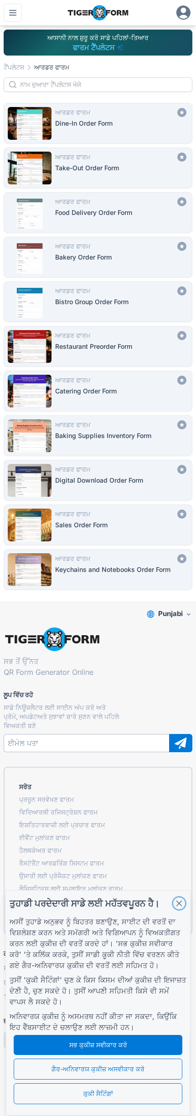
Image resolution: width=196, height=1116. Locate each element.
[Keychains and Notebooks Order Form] (98, 570)
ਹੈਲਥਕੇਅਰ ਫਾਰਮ (40, 850)
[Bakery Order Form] (98, 257)
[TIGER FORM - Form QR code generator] (97, 13)
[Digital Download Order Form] (98, 480)
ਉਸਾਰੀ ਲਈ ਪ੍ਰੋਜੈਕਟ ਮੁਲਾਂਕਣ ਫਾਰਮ (63, 876)
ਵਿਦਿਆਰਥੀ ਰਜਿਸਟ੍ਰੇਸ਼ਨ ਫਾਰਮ (58, 812)
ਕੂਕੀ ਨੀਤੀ (116, 954)
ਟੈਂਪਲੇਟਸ (14, 67)
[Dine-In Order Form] (98, 123)
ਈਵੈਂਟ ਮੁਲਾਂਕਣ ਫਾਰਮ (44, 837)
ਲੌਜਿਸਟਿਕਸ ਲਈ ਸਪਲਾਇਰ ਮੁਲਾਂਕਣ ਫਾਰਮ (71, 888)
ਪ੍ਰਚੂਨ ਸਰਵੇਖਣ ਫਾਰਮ (46, 799)
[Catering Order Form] (98, 391)
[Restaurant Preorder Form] (98, 346)
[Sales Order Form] (98, 525)
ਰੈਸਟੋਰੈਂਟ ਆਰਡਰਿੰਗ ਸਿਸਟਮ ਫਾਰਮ (61, 863)
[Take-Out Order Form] (98, 168)
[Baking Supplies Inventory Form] (98, 436)
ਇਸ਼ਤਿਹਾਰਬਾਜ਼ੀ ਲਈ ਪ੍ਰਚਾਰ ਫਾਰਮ (62, 825)
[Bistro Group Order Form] (98, 302)
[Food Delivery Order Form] (98, 213)
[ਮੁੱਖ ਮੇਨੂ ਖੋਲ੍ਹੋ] (13, 13)
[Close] (179, 903)
